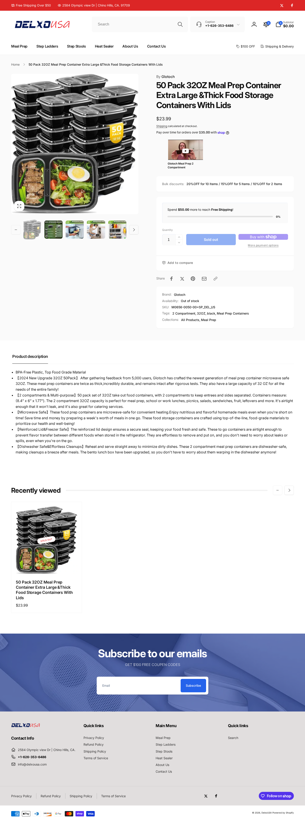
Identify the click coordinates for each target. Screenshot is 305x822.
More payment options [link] (263, 245)
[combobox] (140, 24)
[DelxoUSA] (25, 726)
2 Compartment (183, 313)
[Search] (180, 24)
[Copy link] (215, 278)
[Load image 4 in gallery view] (96, 230)
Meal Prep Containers (233, 313)
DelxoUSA (266, 812)
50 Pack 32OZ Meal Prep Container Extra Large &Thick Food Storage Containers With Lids (44, 590)
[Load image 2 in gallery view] (53, 230)
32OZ (201, 313)
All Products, (190, 320)
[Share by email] (204, 279)
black (211, 313)
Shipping (161, 126)
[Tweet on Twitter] (182, 278)
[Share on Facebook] (171, 278)
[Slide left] (16, 229)
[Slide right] (133, 229)
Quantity (167, 229)
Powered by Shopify (283, 812)
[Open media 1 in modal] (74, 144)
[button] (285, 24)
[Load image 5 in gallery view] (117, 230)
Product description (30, 356)
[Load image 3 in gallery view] (75, 230)
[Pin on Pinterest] (193, 278)
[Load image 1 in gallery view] (32, 230)
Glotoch (165, 76)
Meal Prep (208, 320)
